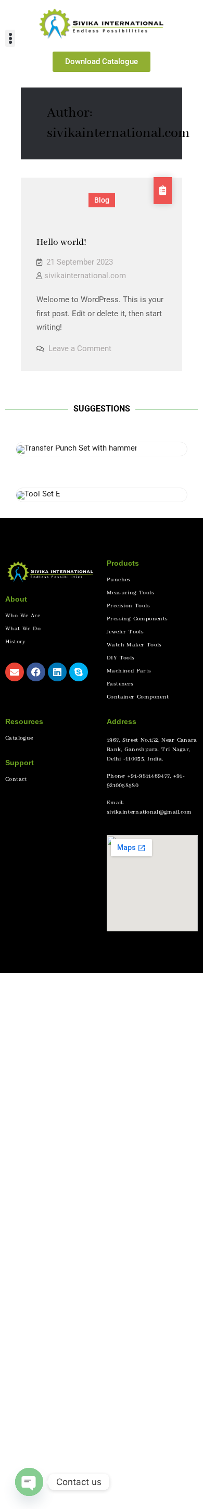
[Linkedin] (57, 672)
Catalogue (19, 738)
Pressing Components (137, 618)
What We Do (23, 628)
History (15, 641)
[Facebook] (36, 672)
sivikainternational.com (85, 275)
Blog (101, 200)
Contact (16, 779)
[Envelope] (14, 672)
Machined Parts (129, 671)
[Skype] (78, 672)
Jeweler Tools (125, 631)
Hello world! (61, 242)
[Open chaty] (29, 1482)
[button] (10, 38)
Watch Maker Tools (134, 645)
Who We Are (22, 615)
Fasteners (120, 684)
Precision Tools (128, 605)
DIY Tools (121, 658)
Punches (119, 579)
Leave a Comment (79, 348)
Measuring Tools (130, 592)
